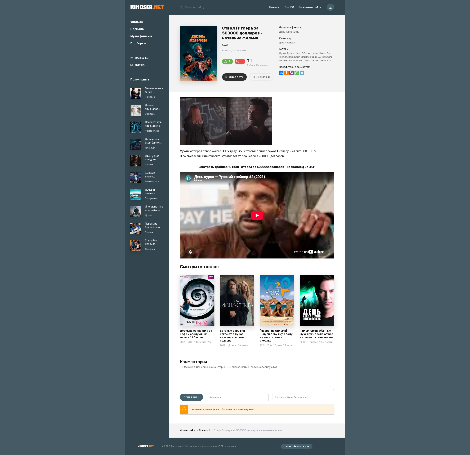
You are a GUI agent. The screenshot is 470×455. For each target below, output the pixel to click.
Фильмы (136, 22)
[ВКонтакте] (281, 73)
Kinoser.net (186, 430)
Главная (274, 7)
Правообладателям (297, 446)
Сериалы (137, 29)
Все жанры (142, 58)
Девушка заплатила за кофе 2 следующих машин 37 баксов (196, 334)
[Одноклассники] (286, 73)
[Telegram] (302, 73)
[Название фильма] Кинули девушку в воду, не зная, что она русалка (276, 335)
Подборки (138, 43)
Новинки (140, 64)
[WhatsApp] (296, 73)
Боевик (203, 430)
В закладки (263, 77)
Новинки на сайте (310, 7)
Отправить (191, 397)
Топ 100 (289, 7)
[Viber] (291, 73)
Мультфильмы (141, 36)
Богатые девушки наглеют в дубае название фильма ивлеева (232, 335)
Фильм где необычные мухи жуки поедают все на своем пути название (316, 334)
